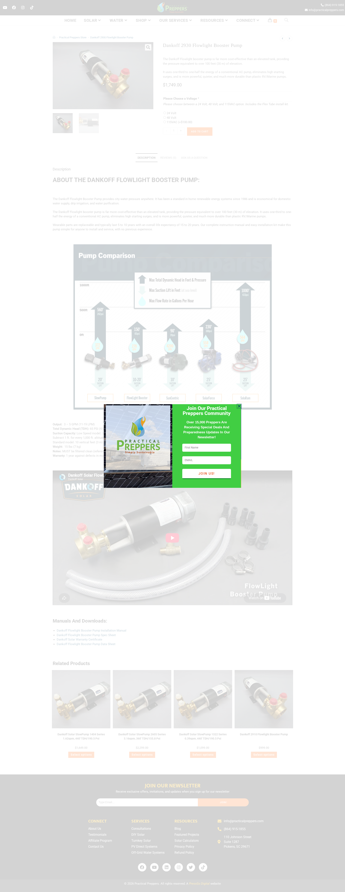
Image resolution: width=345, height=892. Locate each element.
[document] (172, 446)
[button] (239, 406)
